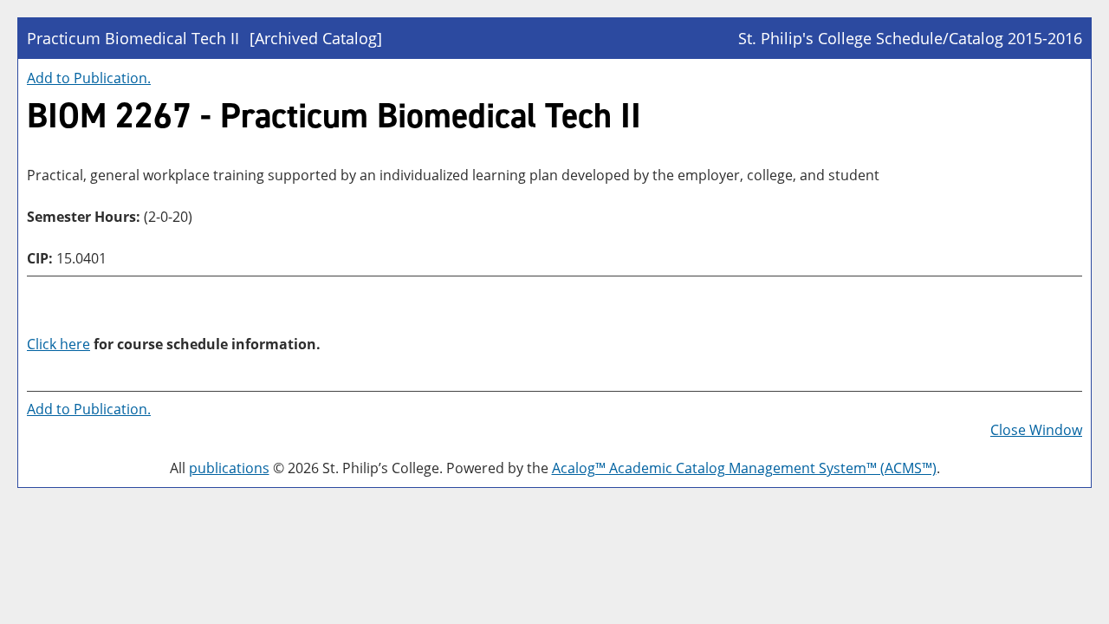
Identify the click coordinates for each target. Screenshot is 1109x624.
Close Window (1036, 429)
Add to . (89, 78)
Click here (58, 344)
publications (229, 468)
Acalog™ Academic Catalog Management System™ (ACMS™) (744, 468)
